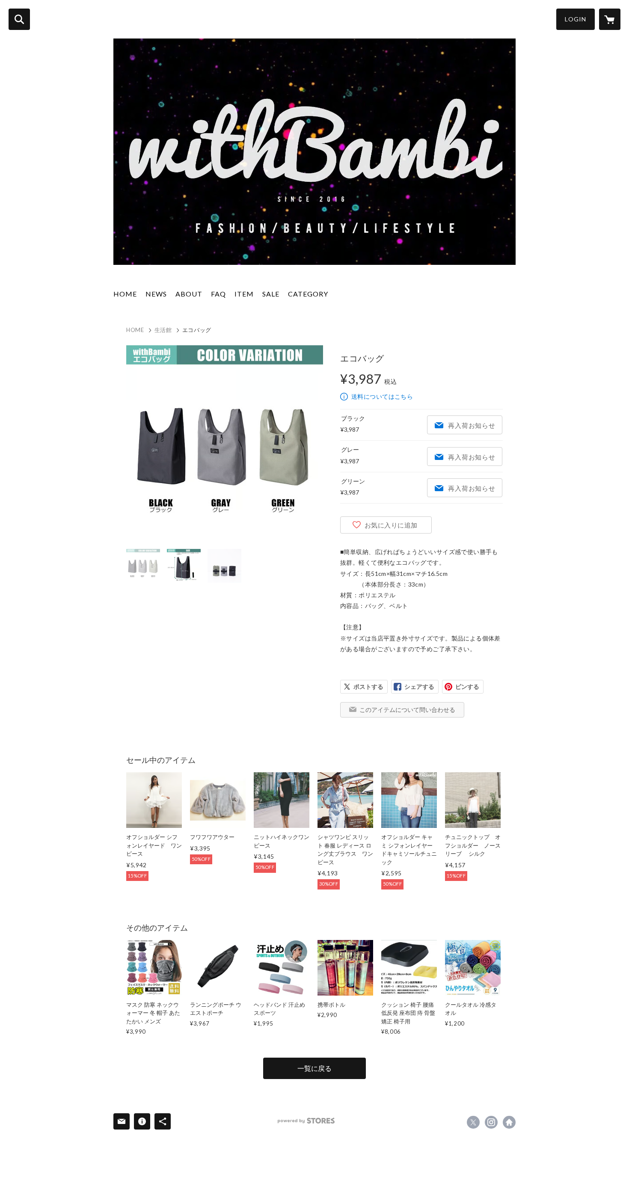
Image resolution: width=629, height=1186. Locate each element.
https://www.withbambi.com (509, 1122)
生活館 (163, 329)
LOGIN (575, 19)
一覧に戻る (314, 1068)
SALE (270, 294)
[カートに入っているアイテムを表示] (609, 19)
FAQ (218, 294)
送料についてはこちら (382, 396)
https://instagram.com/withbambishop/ (491, 1122)
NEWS (156, 294)
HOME (125, 294)
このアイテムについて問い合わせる (407, 709)
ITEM (244, 294)
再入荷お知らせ (471, 425)
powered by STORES (306, 1121)
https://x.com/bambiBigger (473, 1122)
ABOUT (188, 294)
